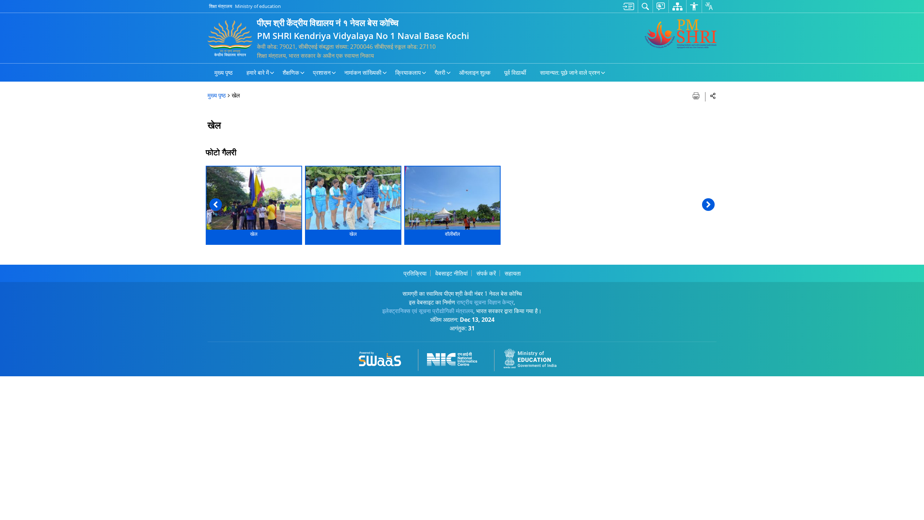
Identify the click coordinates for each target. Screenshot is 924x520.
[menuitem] (628, 6)
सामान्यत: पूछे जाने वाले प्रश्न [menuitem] (570, 73)
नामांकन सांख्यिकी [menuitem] (363, 73)
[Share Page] (713, 95)
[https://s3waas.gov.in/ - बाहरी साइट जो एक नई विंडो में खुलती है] (384, 357)
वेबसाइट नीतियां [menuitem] (451, 273)
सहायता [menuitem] (513, 273)
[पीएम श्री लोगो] (680, 34)
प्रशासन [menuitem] (322, 73)
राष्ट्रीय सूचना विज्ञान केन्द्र (485, 302)
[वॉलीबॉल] (452, 198)
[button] (215, 204)
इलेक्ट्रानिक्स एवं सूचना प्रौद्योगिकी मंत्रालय (427, 311)
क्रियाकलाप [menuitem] (408, 73)
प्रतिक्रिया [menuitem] (415, 273)
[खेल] (253, 198)
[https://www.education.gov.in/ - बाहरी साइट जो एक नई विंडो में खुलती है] (534, 357)
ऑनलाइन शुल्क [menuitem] (475, 73)
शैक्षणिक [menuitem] (291, 73)
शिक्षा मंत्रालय (220, 6)
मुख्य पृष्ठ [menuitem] (223, 73)
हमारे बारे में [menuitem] (258, 73)
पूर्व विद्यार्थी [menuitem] (515, 73)
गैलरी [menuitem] (440, 73)
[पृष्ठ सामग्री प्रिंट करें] (697, 95)
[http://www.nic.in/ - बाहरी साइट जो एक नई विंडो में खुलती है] (456, 358)
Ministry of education (258, 6)
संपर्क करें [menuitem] (486, 273)
